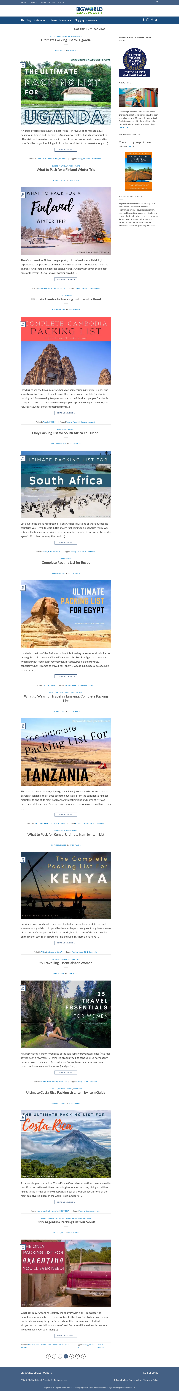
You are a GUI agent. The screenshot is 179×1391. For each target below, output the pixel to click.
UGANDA (78, 36)
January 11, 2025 (58, 310)
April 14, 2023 (58, 973)
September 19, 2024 (58, 443)
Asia (61, 295)
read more (123, 127)
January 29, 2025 (58, 573)
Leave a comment (88, 422)
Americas (53, 1089)
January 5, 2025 (58, 180)
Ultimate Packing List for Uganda (66, 40)
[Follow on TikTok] (152, 20)
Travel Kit (86, 159)
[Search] (157, 2)
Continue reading (66, 150)
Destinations (40, 20)
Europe (55, 166)
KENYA (74, 831)
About (33, 2)
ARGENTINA (53, 1218)
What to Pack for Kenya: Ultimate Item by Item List (65, 834)
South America (65, 1218)
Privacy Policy (120, 1380)
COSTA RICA (77, 1089)
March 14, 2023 (58, 1233)
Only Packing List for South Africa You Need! (66, 433)
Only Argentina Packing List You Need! (66, 1222)
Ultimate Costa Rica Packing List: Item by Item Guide (65, 1092)
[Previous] (48, 1356)
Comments (96, 159)
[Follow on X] (156, 20)
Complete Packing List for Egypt (66, 562)
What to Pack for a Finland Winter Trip (66, 170)
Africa (52, 36)
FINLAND (62, 166)
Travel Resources (61, 20)
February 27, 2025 (58, 1103)
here (130, 146)
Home (23, 2)
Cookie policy (135, 1380)
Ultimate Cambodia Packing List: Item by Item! (66, 299)
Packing (79, 159)
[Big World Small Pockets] (89, 10)
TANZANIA (59, 692)
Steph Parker (72, 50)
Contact (62, 2)
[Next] (83, 1356)
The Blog (26, 20)
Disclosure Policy (150, 1380)
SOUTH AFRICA (69, 429)
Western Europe (73, 166)
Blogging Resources (85, 20)
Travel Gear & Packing (65, 36)
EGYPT (68, 559)
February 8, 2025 (58, 711)
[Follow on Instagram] (147, 20)
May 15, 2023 (58, 50)
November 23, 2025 (58, 845)
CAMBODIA (68, 295)
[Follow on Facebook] (143, 20)
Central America (65, 1089)
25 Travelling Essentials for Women (66, 963)
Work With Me (48, 2)
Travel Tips (75, 959)
